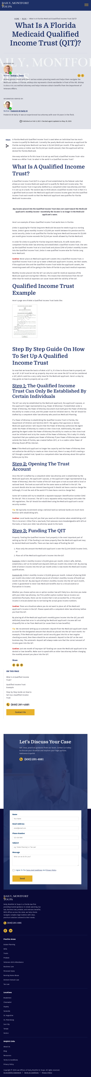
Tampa (6, 1029)
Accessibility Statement (12, 1073)
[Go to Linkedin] (10, 930)
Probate (6, 958)
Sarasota (7, 1011)
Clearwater (8, 1002)
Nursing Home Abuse (11, 975)
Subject (15, 843)
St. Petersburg (9, 1020)
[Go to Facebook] (5, 930)
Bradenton (7, 998)
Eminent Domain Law (11, 980)
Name (14, 814)
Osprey (6, 1007)
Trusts (6, 953)
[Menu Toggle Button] (87, 3)
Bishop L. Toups (17, 76)
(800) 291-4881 (34, 759)
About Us (7, 1047)
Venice (6, 1033)
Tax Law (6, 984)
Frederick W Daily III (19, 111)
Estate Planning (9, 945)
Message (16, 852)
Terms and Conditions (34, 870)
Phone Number (18, 833)
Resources (7, 1055)
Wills (5, 949)
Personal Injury (9, 971)
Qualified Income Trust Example (16, 686)
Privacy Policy (51, 870)
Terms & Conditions (11, 1060)
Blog (24, 19)
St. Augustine (8, 1015)
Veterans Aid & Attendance (14, 962)
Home (16, 19)
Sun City (7, 1024)
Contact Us (20, 712)
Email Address (18, 824)
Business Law (9, 967)
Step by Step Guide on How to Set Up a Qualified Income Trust (18, 695)
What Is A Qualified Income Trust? (17, 678)
